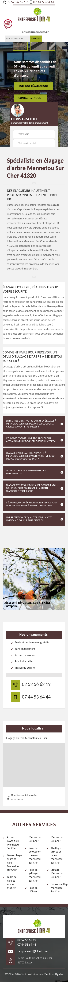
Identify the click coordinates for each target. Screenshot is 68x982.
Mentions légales (53, 974)
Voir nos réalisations (33, 86)
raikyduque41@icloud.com (32, 951)
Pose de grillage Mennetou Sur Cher (34, 875)
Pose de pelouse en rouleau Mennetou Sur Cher (35, 855)
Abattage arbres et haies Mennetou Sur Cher (56, 855)
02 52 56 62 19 (17, 2)
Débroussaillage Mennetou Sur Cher (58, 888)
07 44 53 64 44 (43, 2)
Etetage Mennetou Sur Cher (56, 874)
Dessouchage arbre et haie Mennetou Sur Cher (14, 862)
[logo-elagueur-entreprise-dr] (34, 15)
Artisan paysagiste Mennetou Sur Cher (13, 843)
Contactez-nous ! (30, 98)
